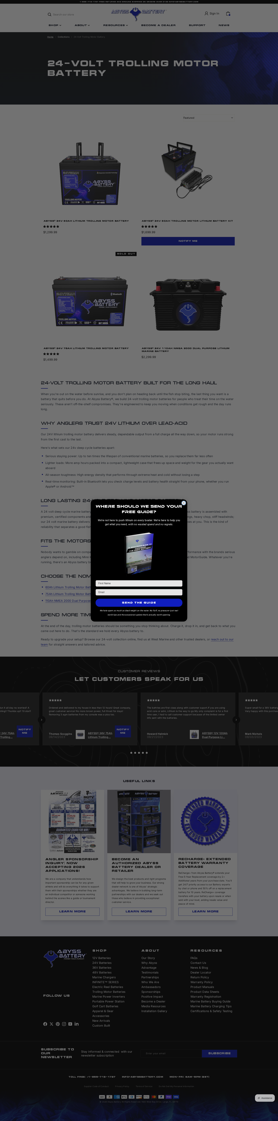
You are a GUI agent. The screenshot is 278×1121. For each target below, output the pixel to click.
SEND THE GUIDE (139, 602)
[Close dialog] (184, 503)
